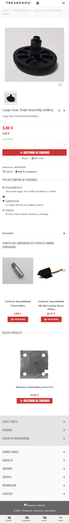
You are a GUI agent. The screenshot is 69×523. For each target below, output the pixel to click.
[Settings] (63, 3)
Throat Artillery (17, 305)
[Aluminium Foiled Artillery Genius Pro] (34, 364)
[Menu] (37, 3)
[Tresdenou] (18, 3)
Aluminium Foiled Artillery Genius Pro (34, 387)
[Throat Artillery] (17, 270)
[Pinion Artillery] (64, 110)
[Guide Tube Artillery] (59, 110)
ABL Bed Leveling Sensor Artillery (51, 307)
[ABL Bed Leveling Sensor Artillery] (51, 270)
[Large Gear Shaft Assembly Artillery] (60, 84)
